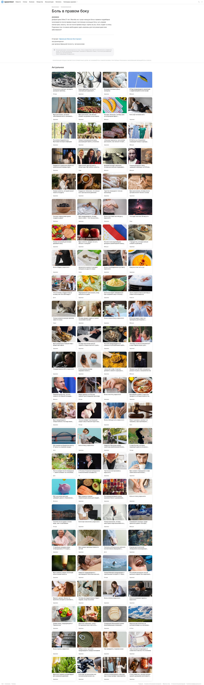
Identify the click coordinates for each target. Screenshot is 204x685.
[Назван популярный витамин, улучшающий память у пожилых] (89, 135)
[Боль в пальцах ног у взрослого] (115, 414)
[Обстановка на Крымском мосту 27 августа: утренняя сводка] (64, 440)
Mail (3, 683)
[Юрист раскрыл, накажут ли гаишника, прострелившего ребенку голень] (140, 414)
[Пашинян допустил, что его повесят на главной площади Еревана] (64, 389)
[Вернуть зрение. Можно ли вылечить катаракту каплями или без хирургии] (64, 593)
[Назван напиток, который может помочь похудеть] (64, 185)
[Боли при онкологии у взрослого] (89, 516)
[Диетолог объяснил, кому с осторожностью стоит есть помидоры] (89, 618)
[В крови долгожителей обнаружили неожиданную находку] (140, 542)
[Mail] (2, 2)
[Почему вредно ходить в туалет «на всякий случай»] (89, 313)
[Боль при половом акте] (140, 109)
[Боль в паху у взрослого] (89, 440)
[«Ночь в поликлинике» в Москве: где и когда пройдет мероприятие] (115, 669)
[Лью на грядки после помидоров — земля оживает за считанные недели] (64, 465)
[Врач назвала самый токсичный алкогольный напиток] (64, 567)
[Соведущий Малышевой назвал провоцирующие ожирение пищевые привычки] (115, 618)
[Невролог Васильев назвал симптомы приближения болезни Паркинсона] (115, 440)
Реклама (14, 683)
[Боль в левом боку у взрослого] (115, 313)
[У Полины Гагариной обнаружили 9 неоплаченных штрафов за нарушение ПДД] (89, 465)
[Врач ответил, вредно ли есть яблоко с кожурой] (89, 236)
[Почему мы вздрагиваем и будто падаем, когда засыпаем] (89, 593)
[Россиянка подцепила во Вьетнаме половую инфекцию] (64, 135)
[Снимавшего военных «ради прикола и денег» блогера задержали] (140, 516)
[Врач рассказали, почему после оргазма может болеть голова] (140, 185)
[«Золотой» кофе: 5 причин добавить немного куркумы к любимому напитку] (115, 364)
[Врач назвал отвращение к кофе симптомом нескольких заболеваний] (140, 465)
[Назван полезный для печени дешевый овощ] (64, 236)
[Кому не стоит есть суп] (140, 262)
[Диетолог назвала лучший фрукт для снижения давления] (64, 669)
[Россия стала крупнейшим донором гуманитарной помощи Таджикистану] (115, 236)
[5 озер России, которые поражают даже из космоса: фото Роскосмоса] (140, 440)
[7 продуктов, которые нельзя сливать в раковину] (140, 236)
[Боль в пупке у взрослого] (64, 643)
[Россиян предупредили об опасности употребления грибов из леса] (115, 338)
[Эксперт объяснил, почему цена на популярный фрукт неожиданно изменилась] (115, 109)
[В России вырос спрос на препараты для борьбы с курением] (140, 313)
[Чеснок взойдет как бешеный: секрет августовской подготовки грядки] (89, 414)
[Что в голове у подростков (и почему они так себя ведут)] (64, 287)
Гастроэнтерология (66, 6)
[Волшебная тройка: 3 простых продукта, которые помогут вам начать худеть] (140, 389)
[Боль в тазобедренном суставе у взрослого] (115, 262)
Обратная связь (166, 683)
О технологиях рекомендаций (178, 683)
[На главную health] (9, 2)
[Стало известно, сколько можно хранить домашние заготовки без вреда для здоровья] (140, 669)
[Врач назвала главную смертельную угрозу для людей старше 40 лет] (89, 491)
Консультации (55, 6)
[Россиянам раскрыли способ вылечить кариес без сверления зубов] (140, 567)
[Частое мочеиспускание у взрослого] (115, 465)
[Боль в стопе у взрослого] (140, 491)
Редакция (140, 683)
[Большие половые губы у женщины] (115, 84)
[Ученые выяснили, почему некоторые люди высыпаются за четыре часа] (115, 516)
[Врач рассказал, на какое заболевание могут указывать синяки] (64, 109)
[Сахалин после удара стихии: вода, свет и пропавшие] (64, 516)
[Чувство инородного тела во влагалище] (115, 185)
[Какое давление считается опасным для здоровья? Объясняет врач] (89, 84)
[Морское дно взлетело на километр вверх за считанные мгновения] (140, 618)
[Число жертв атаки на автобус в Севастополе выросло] (140, 287)
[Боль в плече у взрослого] (115, 593)
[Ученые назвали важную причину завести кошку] (64, 313)
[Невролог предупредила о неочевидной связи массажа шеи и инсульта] (89, 567)
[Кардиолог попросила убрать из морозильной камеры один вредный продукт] (64, 160)
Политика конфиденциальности (193, 683)
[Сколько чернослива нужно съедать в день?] (64, 211)
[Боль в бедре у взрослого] (64, 262)
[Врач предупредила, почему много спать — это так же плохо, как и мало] (89, 211)
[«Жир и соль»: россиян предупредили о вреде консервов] (89, 643)
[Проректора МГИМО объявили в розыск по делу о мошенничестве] (140, 364)
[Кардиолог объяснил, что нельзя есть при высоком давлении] (89, 185)
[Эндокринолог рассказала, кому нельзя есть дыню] (89, 287)
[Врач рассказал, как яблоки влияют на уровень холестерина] (89, 109)
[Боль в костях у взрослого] (115, 389)
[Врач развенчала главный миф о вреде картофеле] (64, 338)
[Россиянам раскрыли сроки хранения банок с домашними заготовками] (115, 491)
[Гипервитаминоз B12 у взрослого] (64, 364)
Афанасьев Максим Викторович (70, 39)
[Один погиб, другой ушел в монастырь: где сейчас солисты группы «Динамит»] (89, 160)
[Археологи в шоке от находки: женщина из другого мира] (89, 262)
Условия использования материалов (152, 683)
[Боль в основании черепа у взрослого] (140, 593)
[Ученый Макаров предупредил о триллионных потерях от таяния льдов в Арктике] (115, 567)
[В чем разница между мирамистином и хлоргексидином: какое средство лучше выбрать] (89, 364)
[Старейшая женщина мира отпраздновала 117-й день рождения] (64, 542)
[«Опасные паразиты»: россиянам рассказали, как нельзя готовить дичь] (115, 135)
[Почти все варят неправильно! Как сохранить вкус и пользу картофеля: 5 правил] (115, 287)
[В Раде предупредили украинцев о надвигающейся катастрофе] (140, 84)
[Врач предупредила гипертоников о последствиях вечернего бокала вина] (64, 414)
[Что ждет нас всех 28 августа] (140, 211)
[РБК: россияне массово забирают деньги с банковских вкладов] (64, 491)
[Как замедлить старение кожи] (115, 643)
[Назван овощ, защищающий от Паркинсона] (64, 618)
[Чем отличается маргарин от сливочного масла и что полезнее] (140, 643)
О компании (7, 683)
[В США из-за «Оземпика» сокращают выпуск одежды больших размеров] (140, 135)
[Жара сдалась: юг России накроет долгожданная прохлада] (89, 389)
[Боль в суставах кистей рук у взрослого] (115, 211)
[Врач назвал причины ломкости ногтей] (89, 542)
